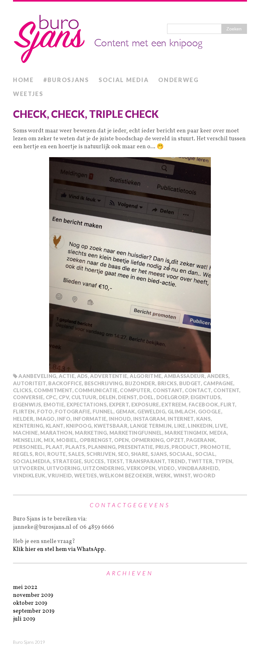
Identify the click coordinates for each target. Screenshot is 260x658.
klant (54, 426)
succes (94, 461)
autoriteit (29, 383)
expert (119, 404)
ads (82, 376)
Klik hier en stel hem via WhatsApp (58, 549)
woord (204, 475)
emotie (53, 404)
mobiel (66, 440)
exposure (145, 404)
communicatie (96, 390)
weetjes (85, 475)
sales (76, 454)
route (56, 454)
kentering (28, 426)
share (139, 454)
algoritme (145, 376)
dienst (127, 397)
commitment (53, 390)
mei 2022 (25, 587)
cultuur (84, 397)
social (205, 454)
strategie (67, 461)
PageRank (200, 440)
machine (25, 433)
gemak (125, 411)
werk (163, 475)
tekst (115, 461)
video (166, 468)
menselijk (27, 440)
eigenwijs (27, 404)
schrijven (101, 454)
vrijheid (60, 475)
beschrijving (103, 383)
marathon (56, 433)
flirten (24, 411)
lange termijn (151, 426)
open (121, 440)
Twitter (200, 461)
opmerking (147, 440)
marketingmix (186, 433)
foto (45, 411)
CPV (64, 397)
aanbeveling (37, 376)
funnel (103, 411)
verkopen (141, 468)
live (220, 426)
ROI (40, 454)
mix (49, 440)
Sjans (159, 454)
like (179, 426)
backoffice (65, 383)
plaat (54, 447)
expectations (87, 404)
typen (223, 461)
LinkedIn (200, 426)
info (63, 419)
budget (190, 383)
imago (45, 419)
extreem (173, 404)
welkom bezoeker (126, 475)
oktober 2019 (30, 603)
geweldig (151, 411)
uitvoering (64, 468)
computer (135, 390)
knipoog (79, 426)
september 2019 (34, 611)
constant (167, 390)
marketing (91, 433)
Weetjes (28, 93)
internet (181, 419)
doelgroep (172, 397)
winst (182, 475)
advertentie (108, 376)
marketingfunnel (135, 433)
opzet (175, 440)
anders (217, 376)
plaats (75, 447)
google (209, 411)
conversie (28, 397)
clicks (22, 390)
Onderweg (178, 79)
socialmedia (31, 461)
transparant (145, 461)
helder (23, 419)
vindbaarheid (198, 468)
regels (22, 454)
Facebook (203, 404)
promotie (215, 447)
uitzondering (103, 468)
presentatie (135, 447)
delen (107, 397)
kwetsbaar (110, 426)
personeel (28, 447)
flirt (227, 404)
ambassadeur (184, 376)
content (226, 390)
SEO (123, 454)
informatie (90, 419)
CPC (51, 397)
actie (67, 376)
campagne (218, 383)
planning (101, 447)
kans (203, 419)
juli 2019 (24, 619)
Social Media (124, 79)
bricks (167, 383)
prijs (162, 447)
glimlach (182, 411)
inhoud (120, 419)
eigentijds (206, 397)
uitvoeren (28, 468)
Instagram (149, 419)
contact (198, 390)
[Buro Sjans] (130, 37)
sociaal (181, 454)
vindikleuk (29, 475)
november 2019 (33, 595)
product (185, 447)
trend (176, 461)
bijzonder (140, 383)
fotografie (72, 411)
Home (23, 79)
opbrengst (96, 440)
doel (146, 397)
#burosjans (66, 79)
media (218, 433)
